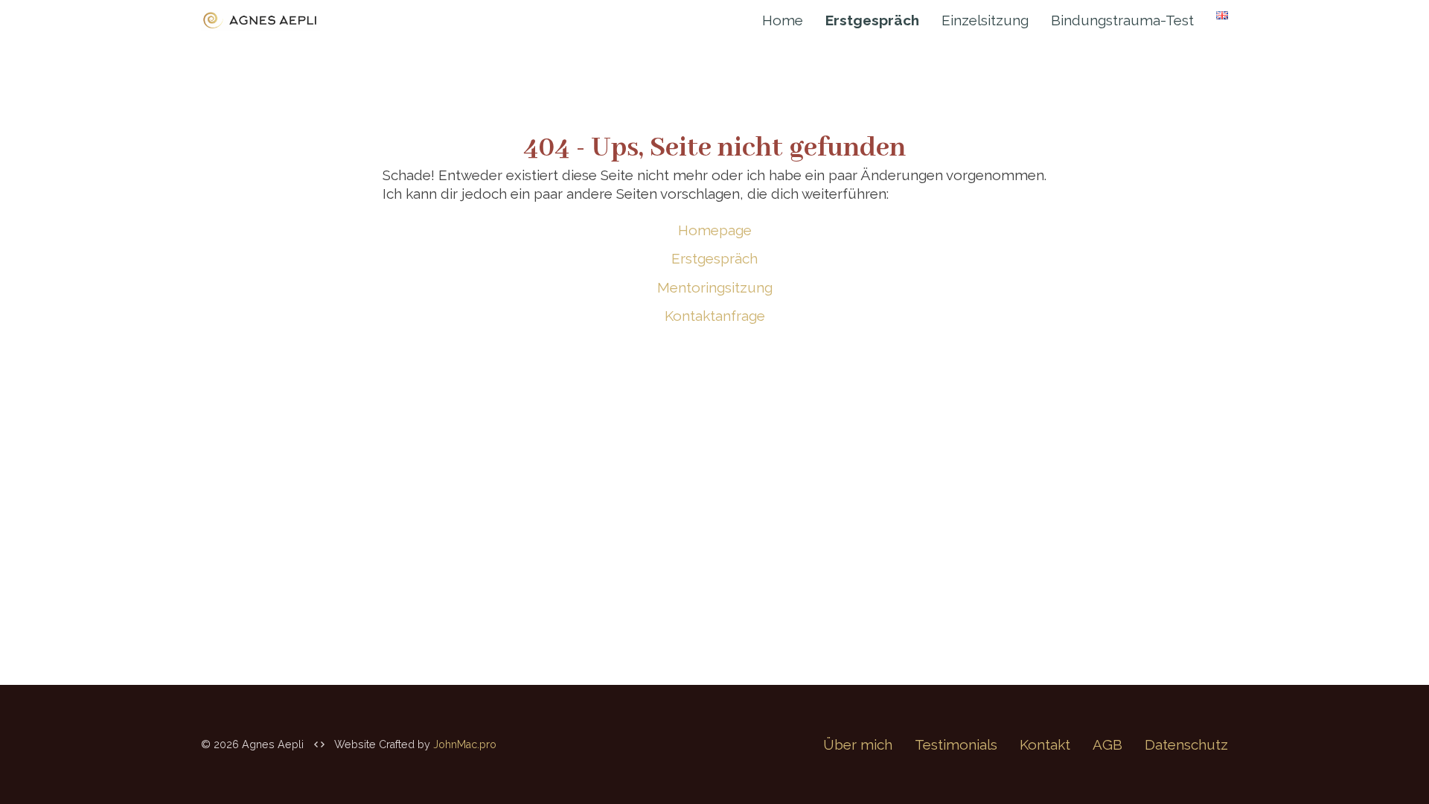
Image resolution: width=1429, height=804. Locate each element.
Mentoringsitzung (715, 287)
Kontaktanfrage (715, 315)
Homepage (715, 230)
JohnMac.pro (464, 744)
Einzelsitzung (985, 20)
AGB (1107, 744)
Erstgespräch (714, 258)
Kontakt (1045, 744)
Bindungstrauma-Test (1122, 20)
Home (782, 20)
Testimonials (956, 744)
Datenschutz (1186, 744)
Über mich (857, 744)
